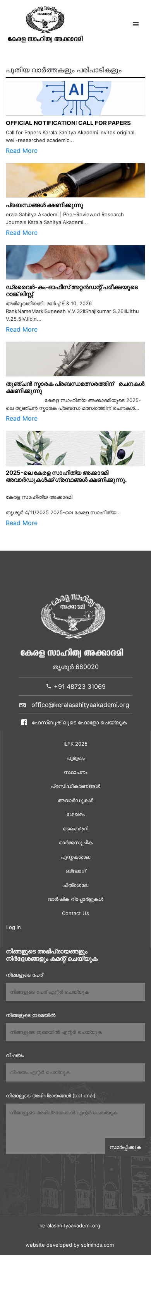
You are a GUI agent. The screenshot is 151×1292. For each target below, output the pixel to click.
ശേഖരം (75, 814)
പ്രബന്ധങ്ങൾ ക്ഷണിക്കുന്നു (44, 205)
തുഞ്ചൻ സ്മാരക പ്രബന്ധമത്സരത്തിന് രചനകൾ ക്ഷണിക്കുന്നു (75, 387)
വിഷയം (15, 1055)
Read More (22, 150)
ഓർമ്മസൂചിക (76, 842)
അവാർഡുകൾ (75, 800)
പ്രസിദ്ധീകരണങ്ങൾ (75, 786)
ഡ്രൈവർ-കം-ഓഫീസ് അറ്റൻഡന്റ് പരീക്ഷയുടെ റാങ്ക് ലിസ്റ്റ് (72, 290)
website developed (49, 1245)
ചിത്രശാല (75, 885)
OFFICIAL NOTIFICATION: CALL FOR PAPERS (68, 123)
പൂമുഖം (75, 758)
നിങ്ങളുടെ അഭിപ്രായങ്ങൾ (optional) (51, 1095)
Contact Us (75, 913)
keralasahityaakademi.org (69, 1225)
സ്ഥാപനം (75, 772)
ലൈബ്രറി (75, 828)
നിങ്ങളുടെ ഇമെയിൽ (30, 1015)
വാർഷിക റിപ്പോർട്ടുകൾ (75, 899)
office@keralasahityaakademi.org (80, 704)
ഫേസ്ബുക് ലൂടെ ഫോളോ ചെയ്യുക (78, 722)
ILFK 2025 (75, 744)
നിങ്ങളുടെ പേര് (24, 975)
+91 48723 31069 (79, 686)
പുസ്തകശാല (75, 857)
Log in (13, 927)
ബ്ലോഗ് (75, 871)
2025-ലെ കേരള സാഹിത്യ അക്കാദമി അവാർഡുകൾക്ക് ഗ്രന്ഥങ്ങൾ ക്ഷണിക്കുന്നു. (66, 476)
